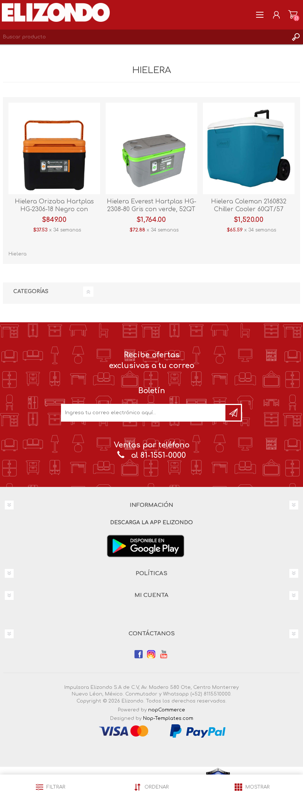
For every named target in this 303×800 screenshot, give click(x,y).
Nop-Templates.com (168, 718)
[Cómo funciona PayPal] (197, 730)
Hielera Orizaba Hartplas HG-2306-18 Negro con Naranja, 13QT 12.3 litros (54, 209)
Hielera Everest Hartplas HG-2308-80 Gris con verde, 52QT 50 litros (151, 209)
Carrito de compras (293, 15)
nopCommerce (166, 710)
